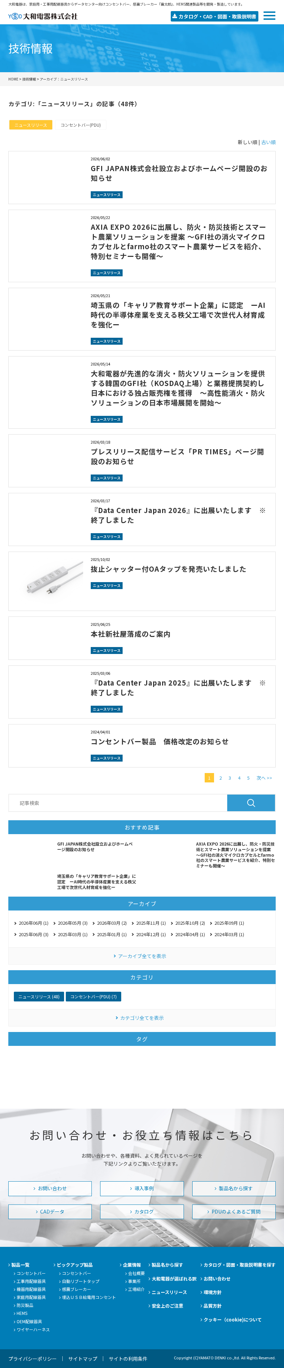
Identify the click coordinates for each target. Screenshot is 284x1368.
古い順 (268, 142)
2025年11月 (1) (151, 923)
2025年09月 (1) (229, 923)
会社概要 (136, 1273)
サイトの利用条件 (128, 1358)
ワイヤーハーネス (33, 1329)
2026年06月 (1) (33, 923)
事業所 (134, 1281)
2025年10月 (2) (190, 923)
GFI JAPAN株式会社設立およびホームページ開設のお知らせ (179, 173)
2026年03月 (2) (112, 923)
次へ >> (264, 777)
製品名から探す (235, 1188)
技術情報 (29, 79)
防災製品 (25, 1305)
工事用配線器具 (31, 1281)
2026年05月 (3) (73, 923)
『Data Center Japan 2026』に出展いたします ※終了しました (178, 515)
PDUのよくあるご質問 (235, 1211)
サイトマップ (82, 1358)
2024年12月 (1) (151, 934)
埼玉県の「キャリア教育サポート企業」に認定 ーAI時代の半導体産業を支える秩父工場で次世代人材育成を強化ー (178, 314)
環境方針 (213, 1292)
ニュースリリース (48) (39, 996)
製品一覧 (20, 1264)
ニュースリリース (31, 125)
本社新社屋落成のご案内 (131, 634)
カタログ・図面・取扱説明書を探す (240, 1264)
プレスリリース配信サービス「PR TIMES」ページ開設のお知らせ (177, 456)
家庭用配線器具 (31, 1297)
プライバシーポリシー (32, 1358)
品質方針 (213, 1305)
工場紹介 (136, 1289)
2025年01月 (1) (112, 934)
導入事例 (143, 1188)
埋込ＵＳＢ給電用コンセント (89, 1297)
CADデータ (51, 1211)
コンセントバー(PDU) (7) (93, 996)
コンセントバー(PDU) (81, 125)
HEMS (22, 1313)
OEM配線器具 (29, 1321)
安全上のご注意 (167, 1305)
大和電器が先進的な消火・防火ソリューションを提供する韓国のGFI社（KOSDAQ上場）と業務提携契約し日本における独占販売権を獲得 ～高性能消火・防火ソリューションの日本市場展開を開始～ (178, 388)
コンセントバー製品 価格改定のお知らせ (160, 741)
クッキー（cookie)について (233, 1319)
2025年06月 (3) (33, 934)
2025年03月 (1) (73, 934)
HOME (13, 79)
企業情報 (132, 1264)
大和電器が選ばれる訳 (174, 1278)
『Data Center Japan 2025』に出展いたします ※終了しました (178, 687)
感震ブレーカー (76, 1289)
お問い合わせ (52, 1188)
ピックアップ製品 (75, 1264)
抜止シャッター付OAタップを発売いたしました (169, 569)
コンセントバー (31, 1273)
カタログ (143, 1211)
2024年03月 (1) (229, 934)
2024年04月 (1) (190, 934)
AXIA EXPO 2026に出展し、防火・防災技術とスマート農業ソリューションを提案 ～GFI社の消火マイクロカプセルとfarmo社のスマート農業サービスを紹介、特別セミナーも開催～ (178, 241)
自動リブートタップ (80, 1281)
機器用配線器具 (31, 1289)
